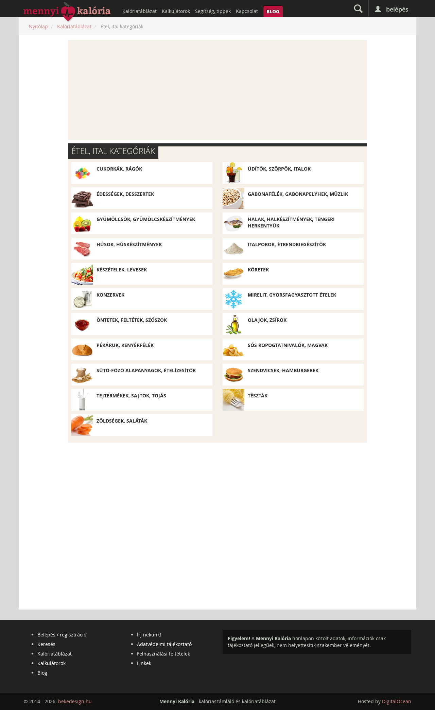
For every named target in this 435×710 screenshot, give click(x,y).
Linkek (144, 663)
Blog (272, 11)
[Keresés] (358, 8)
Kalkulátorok (176, 11)
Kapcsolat (247, 11)
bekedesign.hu (75, 701)
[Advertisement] (217, 90)
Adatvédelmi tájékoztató (164, 644)
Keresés (46, 644)
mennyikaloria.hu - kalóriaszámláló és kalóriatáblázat (67, 12)
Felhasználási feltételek (163, 653)
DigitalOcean (396, 701)
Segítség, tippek (213, 11)
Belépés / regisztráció (61, 634)
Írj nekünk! (149, 634)
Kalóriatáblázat (139, 11)
